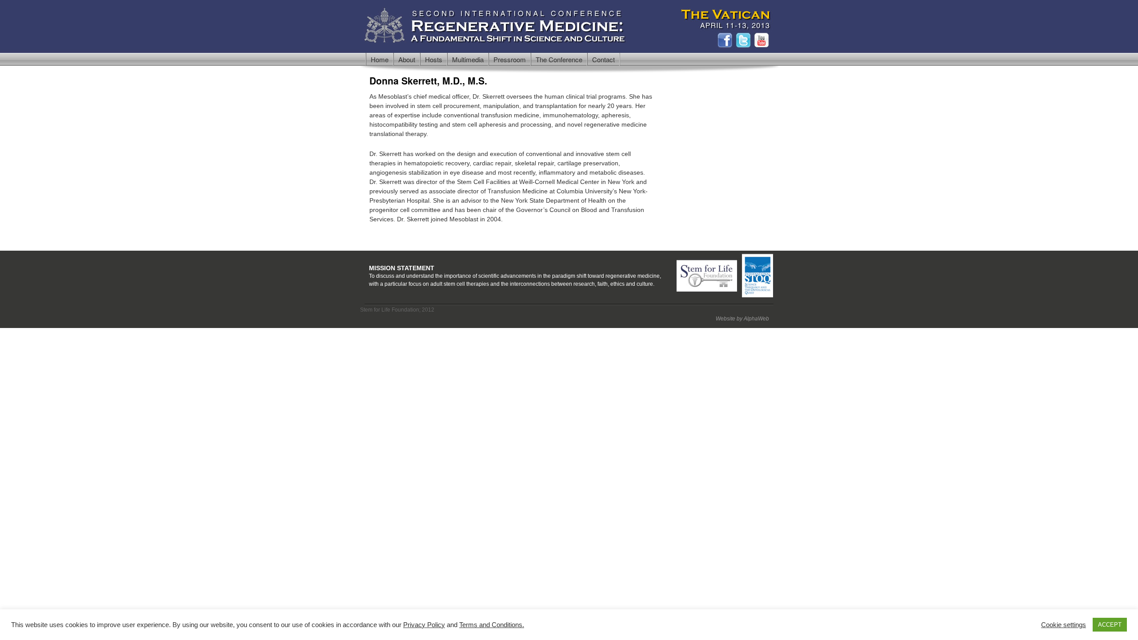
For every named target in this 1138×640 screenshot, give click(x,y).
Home (380, 59)
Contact (603, 59)
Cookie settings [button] (1063, 624)
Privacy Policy (424, 624)
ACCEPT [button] (1110, 624)
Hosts (433, 59)
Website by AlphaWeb (742, 319)
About (406, 59)
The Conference (559, 59)
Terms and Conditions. (491, 624)
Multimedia (468, 59)
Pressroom (509, 59)
